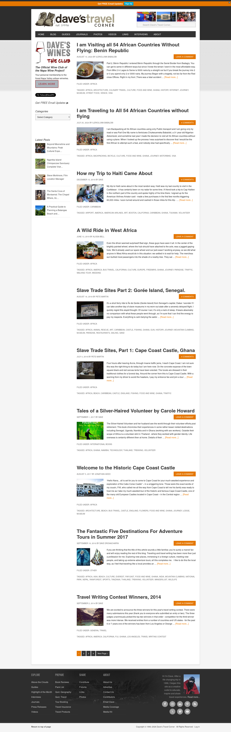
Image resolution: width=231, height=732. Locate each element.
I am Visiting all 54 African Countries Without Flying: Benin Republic (128, 47)
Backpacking (100, 155)
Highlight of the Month (41, 691)
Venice (104, 93)
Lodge (186, 510)
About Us (107, 682)
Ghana (156, 90)
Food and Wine (144, 90)
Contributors (109, 696)
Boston (132, 212)
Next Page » (103, 653)
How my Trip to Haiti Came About (114, 173)
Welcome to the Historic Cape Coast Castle (126, 467)
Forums (82, 687)
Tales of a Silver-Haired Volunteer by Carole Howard (136, 410)
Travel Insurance (63, 706)
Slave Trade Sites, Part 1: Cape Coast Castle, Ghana (136, 350)
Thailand (128, 450)
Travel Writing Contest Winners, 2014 (119, 596)
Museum (81, 93)
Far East (129, 576)
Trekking (138, 450)
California (143, 212)
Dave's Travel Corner (75, 19)
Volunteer (184, 212)
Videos (34, 711)
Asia (95, 576)
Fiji (116, 636)
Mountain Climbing (184, 329)
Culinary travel (117, 90)
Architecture (100, 90)
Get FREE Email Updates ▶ (51, 103)
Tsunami (173, 212)
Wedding (96, 272)
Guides (34, 687)
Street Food (92, 93)
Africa (93, 83)
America (99, 212)
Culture (131, 90)
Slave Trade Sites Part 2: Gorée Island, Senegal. (131, 290)
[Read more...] (171, 77)
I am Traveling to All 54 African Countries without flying (133, 113)
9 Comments (187, 179)
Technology (116, 450)
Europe (141, 269)
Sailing (114, 332)
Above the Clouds (39, 682)
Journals (35, 701)
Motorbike (165, 155)
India (161, 576)
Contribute (84, 682)
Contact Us (108, 691)
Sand (121, 332)
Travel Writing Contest (153, 636)
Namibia (105, 450)
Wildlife (172, 579)
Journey (184, 90)
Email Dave (108, 701)
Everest (120, 576)
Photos (82, 696)
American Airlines (113, 212)
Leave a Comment (185, 56)
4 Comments (187, 122)
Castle (129, 329)
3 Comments (187, 296)
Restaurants (103, 332)
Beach (96, 393)
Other (93, 570)
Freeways (151, 269)
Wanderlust (161, 579)
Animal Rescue (101, 329)
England (125, 393)
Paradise (179, 269)
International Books (101, 444)
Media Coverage (111, 706)
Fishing (138, 329)
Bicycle (111, 155)
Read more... (194, 696)
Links (81, 691)
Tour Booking (61, 701)
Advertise (107, 687)
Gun (153, 329)
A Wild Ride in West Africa (107, 229)
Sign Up (128, 3)
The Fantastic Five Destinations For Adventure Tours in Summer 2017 (129, 533)
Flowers (143, 510)
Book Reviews (62, 682)
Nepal (85, 579)
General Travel (98, 630)
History (164, 90)
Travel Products (62, 711)
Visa (110, 93)
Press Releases (38, 706)
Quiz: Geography (63, 691)
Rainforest (95, 579)
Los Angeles (133, 636)
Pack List (59, 687)
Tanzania (115, 579)
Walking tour (84, 272)
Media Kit (107, 711)
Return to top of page (41, 726)
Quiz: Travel (61, 696)
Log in (197, 726)
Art (126, 212)
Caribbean (95, 206)
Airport (90, 212)
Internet (174, 90)
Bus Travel (108, 269)
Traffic (189, 269)
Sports (106, 579)
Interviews (36, 696)
